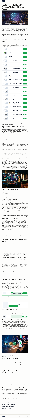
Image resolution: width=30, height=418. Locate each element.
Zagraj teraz (25, 60)
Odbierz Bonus (24, 293)
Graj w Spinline (24, 316)
